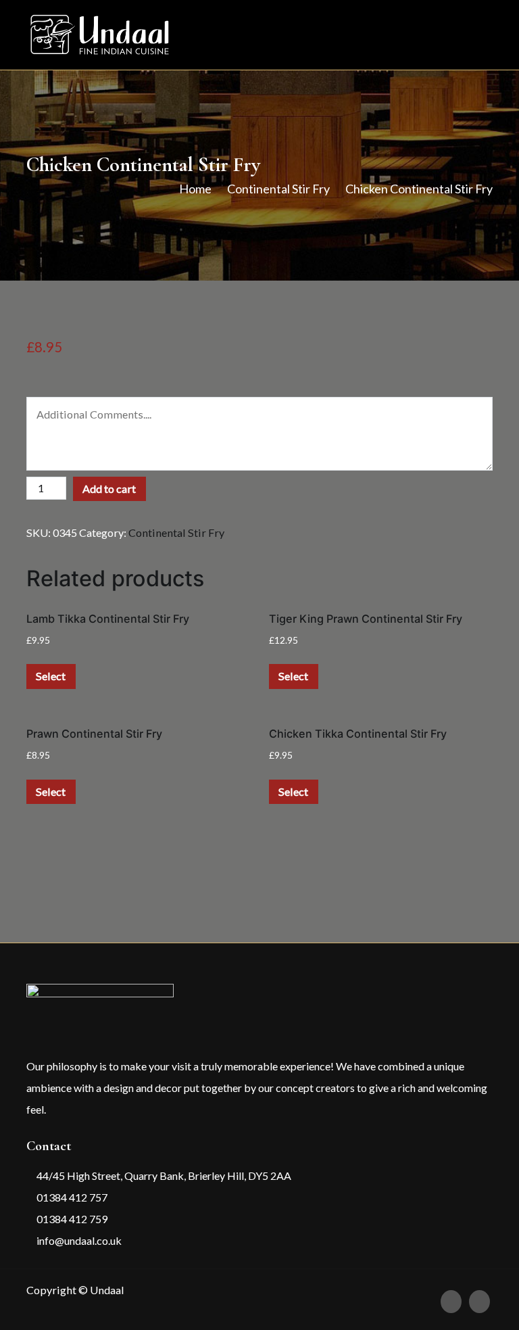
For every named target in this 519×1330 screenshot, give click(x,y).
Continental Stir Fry (278, 188)
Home (195, 188)
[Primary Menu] (478, 34)
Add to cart (109, 488)
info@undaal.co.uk (78, 1240)
